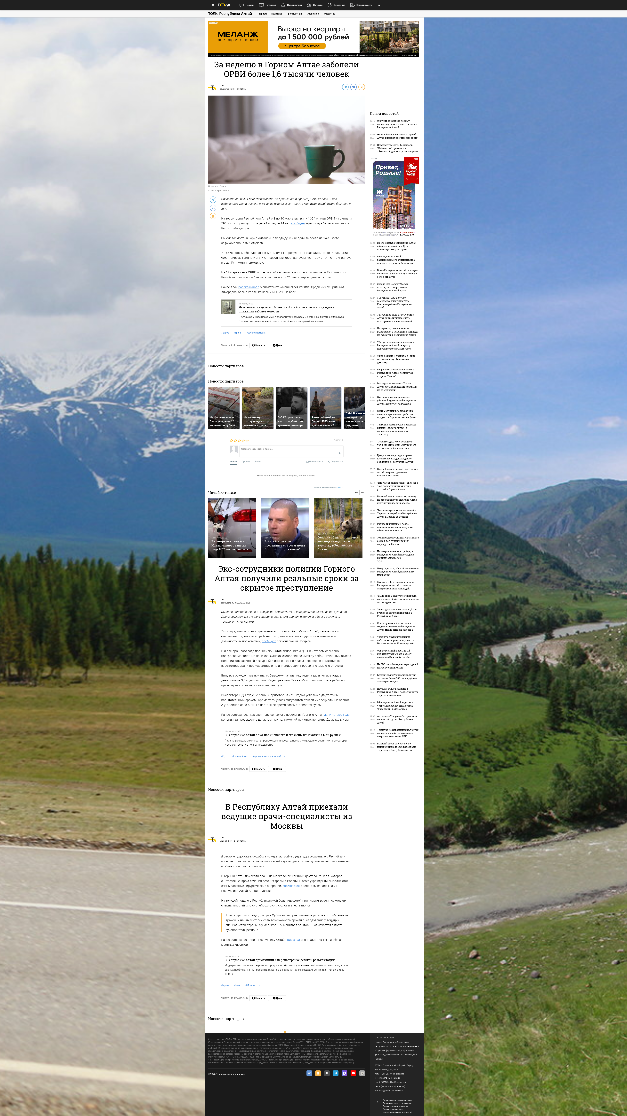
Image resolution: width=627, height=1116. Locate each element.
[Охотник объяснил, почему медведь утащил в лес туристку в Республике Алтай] (338, 528)
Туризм (263, 13)
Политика (317, 5)
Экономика (339, 5)
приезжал (292, 940)
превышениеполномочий (267, 756)
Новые (233, 461)
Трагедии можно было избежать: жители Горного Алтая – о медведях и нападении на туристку (396, 429)
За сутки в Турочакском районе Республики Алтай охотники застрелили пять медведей (395, 585)
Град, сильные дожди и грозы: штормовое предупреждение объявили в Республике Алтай (395, 458)
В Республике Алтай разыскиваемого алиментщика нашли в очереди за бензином (396, 260)
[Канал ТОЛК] (277, 345)
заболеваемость (256, 332)
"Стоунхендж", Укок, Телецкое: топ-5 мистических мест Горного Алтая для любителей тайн (396, 445)
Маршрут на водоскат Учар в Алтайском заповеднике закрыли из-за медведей (397, 386)
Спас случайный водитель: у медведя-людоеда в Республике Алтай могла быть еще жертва (396, 626)
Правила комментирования (395, 1106)
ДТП (224, 756)
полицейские (240, 756)
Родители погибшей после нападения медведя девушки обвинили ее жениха (395, 527)
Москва (250, 985)
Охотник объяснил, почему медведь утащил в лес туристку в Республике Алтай (338, 543)
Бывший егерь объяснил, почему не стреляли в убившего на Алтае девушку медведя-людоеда (397, 500)
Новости (250, 5)
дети (237, 985)
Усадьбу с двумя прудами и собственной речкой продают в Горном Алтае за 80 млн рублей (395, 640)
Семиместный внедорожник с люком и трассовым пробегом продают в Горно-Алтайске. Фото (396, 414)
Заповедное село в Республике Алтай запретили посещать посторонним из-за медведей (395, 318)
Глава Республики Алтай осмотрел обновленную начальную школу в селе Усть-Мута (397, 273)
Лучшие (246, 461)
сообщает (298, 223)
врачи (225, 985)
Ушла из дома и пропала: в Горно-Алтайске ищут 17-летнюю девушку (396, 359)
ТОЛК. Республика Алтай (230, 14)
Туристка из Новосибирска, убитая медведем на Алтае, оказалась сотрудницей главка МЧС (397, 733)
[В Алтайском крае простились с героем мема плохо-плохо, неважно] (285, 528)
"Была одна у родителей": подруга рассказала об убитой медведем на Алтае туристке (398, 599)
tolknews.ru (388, 1037)
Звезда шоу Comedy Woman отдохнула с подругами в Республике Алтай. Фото (393, 287)
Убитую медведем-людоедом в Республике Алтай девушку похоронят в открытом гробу (395, 345)
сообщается (291, 886)
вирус (225, 332)
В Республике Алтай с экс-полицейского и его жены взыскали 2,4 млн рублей (283, 735)
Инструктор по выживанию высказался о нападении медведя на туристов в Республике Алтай (397, 331)
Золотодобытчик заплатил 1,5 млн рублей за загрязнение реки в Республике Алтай (397, 613)
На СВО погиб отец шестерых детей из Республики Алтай (397, 666)
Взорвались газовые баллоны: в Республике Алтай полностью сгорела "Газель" (395, 373)
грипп (237, 332)
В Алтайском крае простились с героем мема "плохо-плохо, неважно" (285, 545)
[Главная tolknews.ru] (224, 5)
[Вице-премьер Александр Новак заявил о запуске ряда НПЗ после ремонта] (232, 528)
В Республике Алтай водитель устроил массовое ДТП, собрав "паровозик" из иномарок (395, 705)
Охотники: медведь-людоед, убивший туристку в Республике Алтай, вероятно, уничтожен (396, 400)
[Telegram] (345, 87)
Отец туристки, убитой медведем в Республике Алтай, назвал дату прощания (398, 571)
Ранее (258, 461)
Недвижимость (364, 5)
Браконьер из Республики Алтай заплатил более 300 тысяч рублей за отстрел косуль (397, 678)
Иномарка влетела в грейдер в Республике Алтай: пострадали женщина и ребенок (395, 554)
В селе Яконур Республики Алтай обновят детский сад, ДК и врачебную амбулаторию (396, 246)
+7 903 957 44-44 (387, 1074)
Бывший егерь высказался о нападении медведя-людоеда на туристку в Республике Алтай (396, 747)
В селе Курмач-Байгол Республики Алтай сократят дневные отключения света (397, 472)
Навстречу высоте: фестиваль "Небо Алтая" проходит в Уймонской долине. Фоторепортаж (397, 148)
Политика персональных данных (398, 1100)
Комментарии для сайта (329, 487)
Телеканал (270, 5)
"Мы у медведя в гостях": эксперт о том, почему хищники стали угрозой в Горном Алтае (397, 486)
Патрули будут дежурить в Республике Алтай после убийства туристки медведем (397, 692)
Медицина (224, 841)
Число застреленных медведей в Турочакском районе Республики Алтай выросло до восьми (397, 513)
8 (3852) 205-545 (387, 1082)
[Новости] (258, 345)
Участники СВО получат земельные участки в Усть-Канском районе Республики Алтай (394, 302)
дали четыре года (337, 715)
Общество (329, 13)
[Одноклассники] (361, 87)
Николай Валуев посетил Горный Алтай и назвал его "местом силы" (397, 136)
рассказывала (248, 287)
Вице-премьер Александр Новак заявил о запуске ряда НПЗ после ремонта (230, 545)
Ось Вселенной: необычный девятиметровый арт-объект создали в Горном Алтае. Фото (394, 654)
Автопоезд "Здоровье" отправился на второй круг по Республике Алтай (397, 719)
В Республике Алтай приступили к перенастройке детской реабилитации (280, 960)
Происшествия (294, 5)
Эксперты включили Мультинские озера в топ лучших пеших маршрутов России (398, 541)
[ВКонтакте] (353, 87)
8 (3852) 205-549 (387, 1086)
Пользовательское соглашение (397, 1103)
